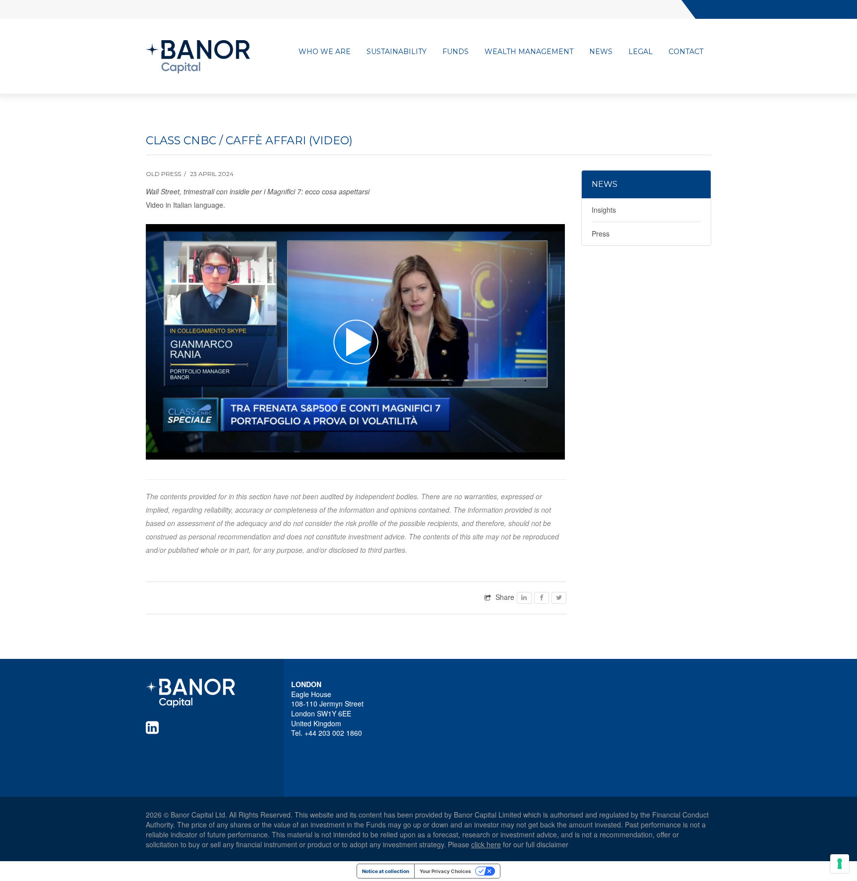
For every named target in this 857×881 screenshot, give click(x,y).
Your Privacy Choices (445, 871)
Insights (604, 210)
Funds (455, 51)
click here (486, 844)
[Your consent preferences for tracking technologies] (839, 863)
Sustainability (397, 51)
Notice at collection (385, 871)
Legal (640, 51)
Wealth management (529, 51)
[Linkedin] (154, 727)
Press (601, 233)
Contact (686, 51)
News (600, 51)
